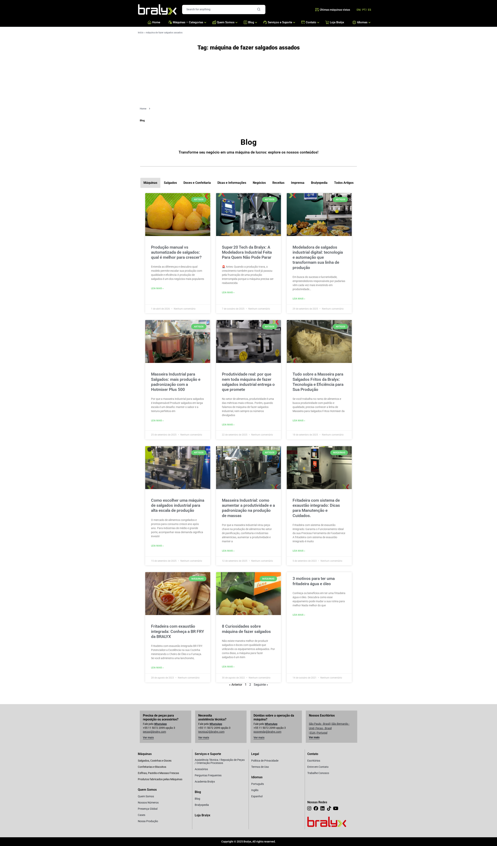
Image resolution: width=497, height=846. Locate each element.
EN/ (359, 9)
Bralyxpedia (202, 804)
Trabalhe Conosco (318, 773)
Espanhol (256, 796)
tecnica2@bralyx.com (211, 731)
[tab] (150, 183)
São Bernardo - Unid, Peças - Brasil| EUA (329, 728)
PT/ (364, 9)
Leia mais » (157, 288)
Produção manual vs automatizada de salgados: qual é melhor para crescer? (176, 252)
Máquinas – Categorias (188, 22)
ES (369, 9)
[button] (142, 120)
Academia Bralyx (205, 781)
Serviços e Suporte (280, 22)
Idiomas (361, 22)
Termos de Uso (260, 766)
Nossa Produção (148, 821)
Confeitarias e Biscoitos (152, 766)
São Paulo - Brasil (319, 723)
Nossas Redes (317, 802)
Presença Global (147, 808)
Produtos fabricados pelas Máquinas (160, 779)
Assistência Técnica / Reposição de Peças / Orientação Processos (220, 761)
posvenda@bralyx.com (267, 731)
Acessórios (201, 769)
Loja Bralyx (337, 22)
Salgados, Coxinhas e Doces (154, 760)
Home (156, 22)
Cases (141, 814)
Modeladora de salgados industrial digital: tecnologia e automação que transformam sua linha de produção (318, 257)
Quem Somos (226, 22)
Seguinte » (261, 684)
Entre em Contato (317, 766)
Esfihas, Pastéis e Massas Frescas (158, 773)
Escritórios (313, 760)
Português (257, 783)
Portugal (322, 732)
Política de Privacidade (264, 760)
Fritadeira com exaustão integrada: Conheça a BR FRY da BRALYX (177, 631)
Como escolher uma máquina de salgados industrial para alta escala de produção (177, 505)
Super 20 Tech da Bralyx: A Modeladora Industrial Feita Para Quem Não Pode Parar (247, 252)
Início (140, 32)
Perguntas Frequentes (208, 775)
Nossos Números (148, 802)
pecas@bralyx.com (154, 731)
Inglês (254, 790)
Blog (251, 22)
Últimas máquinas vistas (335, 9)
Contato (311, 22)
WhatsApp (160, 723)
